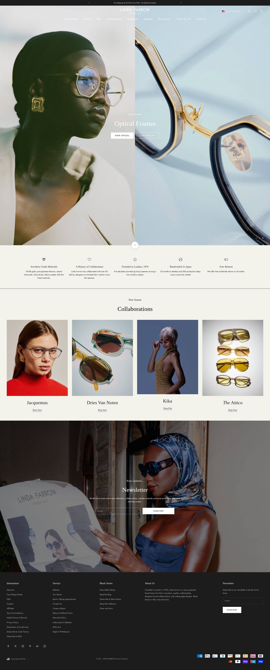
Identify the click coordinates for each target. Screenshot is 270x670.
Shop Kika (167, 408)
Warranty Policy (59, 617)
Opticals (148, 19)
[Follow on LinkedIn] (37, 646)
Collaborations (114, 19)
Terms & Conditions (15, 613)
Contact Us (57, 603)
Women (87, 19)
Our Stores (57, 594)
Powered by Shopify (121, 659)
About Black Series (107, 589)
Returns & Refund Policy (63, 613)
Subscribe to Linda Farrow (18, 631)
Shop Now (135, 135)
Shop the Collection (108, 603)
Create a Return (59, 608)
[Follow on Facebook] (8, 646)
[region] (135, 125)
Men (98, 19)
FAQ (8, 599)
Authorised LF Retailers (62, 622)
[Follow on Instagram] (22, 646)
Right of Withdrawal (61, 631)
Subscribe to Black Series (110, 599)
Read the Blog (105, 594)
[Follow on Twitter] (15, 646)
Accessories (164, 19)
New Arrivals (70, 19)
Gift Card (57, 627)
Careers (10, 603)
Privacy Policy (12, 622)
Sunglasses (132, 19)
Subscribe (158, 511)
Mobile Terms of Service (17, 617)
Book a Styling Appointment (64, 599)
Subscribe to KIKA (14, 636)
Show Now (37, 410)
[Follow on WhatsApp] (44, 646)
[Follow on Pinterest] (30, 646)
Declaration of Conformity (17, 627)
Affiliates (10, 608)
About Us (201, 19)
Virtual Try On (183, 19)
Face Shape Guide (14, 594)
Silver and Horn (106, 608)
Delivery (56, 589)
